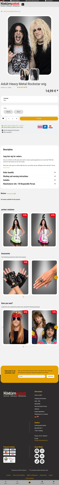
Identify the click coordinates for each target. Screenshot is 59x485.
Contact (8, 475)
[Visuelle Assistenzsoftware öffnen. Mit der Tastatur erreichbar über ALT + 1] (22, 4)
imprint (51, 475)
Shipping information (40, 398)
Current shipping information (11, 130)
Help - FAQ (37, 401)
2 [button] (25, 296)
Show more (6, 167)
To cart (39, 118)
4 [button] (29, 296)
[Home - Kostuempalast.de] (16, 394)
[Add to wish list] (3, 118)
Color (5, 108)
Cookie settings (29, 478)
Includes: (6, 98)
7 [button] (36, 296)
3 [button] (27, 296)
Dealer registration (39, 411)
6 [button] (33, 296)
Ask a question (7, 132)
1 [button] (23, 296)
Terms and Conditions (19, 475)
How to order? (38, 395)
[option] (29, 45)
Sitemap (37, 409)
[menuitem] (1, 1)
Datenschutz (43, 475)
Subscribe (50, 376)
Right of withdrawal (32, 475)
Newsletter (37, 403)
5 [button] (31, 296)
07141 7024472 (43, 436)
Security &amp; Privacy (41, 406)
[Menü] (14, 458)
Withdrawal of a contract (41, 414)
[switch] (11, 461)
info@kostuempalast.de (41, 440)
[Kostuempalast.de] (10, 4)
